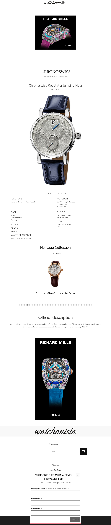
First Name (36, 498)
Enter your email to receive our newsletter (50, 488)
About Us (55, 465)
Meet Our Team (55, 470)
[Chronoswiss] (55, 73)
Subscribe (53, 444)
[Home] (55, 2)
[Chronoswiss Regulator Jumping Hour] (55, 140)
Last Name (36, 508)
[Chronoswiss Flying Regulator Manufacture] (55, 274)
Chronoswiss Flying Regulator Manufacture (55, 293)
